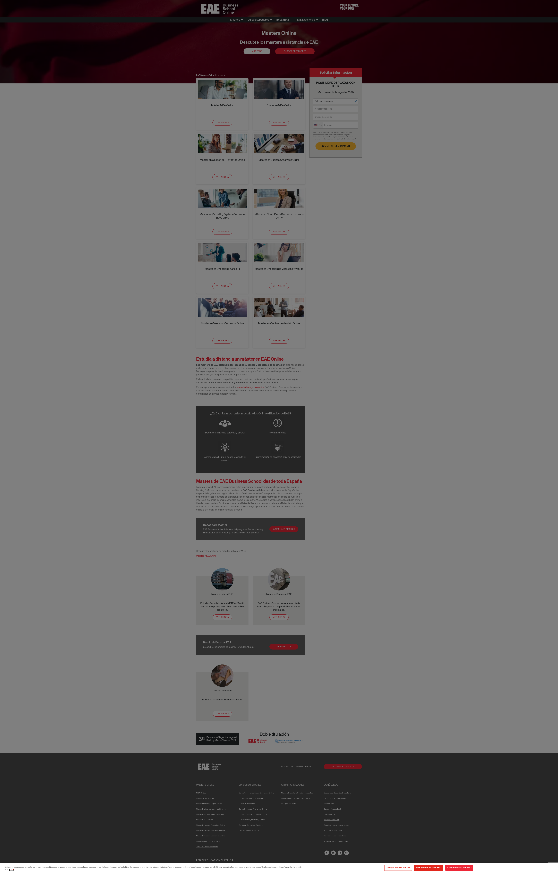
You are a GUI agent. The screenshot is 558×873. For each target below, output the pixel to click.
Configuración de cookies (398, 868)
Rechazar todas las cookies (428, 868)
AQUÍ (11, 870)
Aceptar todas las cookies (459, 868)
